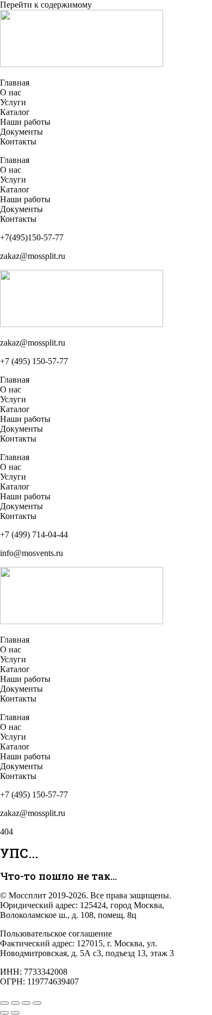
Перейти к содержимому (46, 4)
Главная (14, 82)
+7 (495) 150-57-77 (34, 361)
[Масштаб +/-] (4, 1003)
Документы (21, 131)
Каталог (15, 112)
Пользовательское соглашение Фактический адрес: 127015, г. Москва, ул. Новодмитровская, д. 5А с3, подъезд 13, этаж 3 (87, 943)
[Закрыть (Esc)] (37, 1003)
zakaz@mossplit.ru (32, 342)
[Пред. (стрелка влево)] (4, 1012)
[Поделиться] (26, 1003)
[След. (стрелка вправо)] (15, 1012)
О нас (10, 92)
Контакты (18, 141)
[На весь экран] (15, 1003)
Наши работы (25, 121)
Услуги (13, 102)
